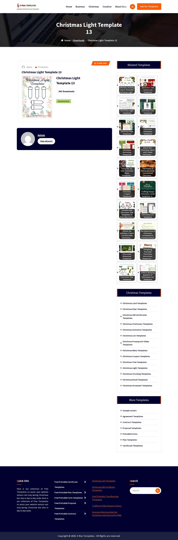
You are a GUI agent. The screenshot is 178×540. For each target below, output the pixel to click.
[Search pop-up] (132, 6)
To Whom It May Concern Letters (106, 506)
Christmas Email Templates (135, 379)
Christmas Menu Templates (135, 350)
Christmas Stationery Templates (138, 324)
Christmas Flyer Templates (135, 309)
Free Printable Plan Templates (68, 492)
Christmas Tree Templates (135, 362)
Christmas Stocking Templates (137, 374)
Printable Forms (130, 434)
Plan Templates (130, 439)
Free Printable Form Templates (68, 497)
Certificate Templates (133, 445)
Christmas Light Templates (135, 368)
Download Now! (63, 101)
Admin (41, 135)
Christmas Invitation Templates (137, 329)
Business (80, 6)
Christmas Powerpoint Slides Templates (136, 343)
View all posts (46, 141)
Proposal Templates (132, 428)
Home (69, 6)
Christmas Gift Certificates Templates (135, 316)
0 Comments (43, 67)
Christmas (94, 6)
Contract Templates (132, 422)
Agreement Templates (133, 416)
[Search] (157, 490)
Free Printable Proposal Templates (65, 506)
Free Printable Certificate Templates (66, 484)
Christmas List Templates (134, 335)
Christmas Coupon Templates (136, 356)
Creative (107, 6)
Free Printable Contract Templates (65, 516)
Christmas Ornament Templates (137, 385)
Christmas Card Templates (135, 303)
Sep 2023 (101, 63)
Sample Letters (130, 410)
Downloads (78, 40)
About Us (120, 6)
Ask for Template (149, 6)
